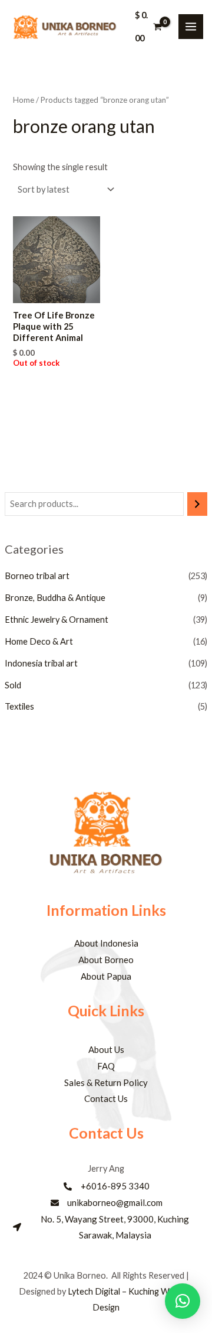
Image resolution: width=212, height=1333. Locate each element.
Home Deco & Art (39, 641)
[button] (182, 1301)
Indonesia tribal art (41, 663)
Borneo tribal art (37, 576)
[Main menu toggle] (190, 26)
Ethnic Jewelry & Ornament (56, 620)
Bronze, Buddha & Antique (55, 598)
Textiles (19, 706)
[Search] (197, 504)
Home (23, 100)
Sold (13, 685)
